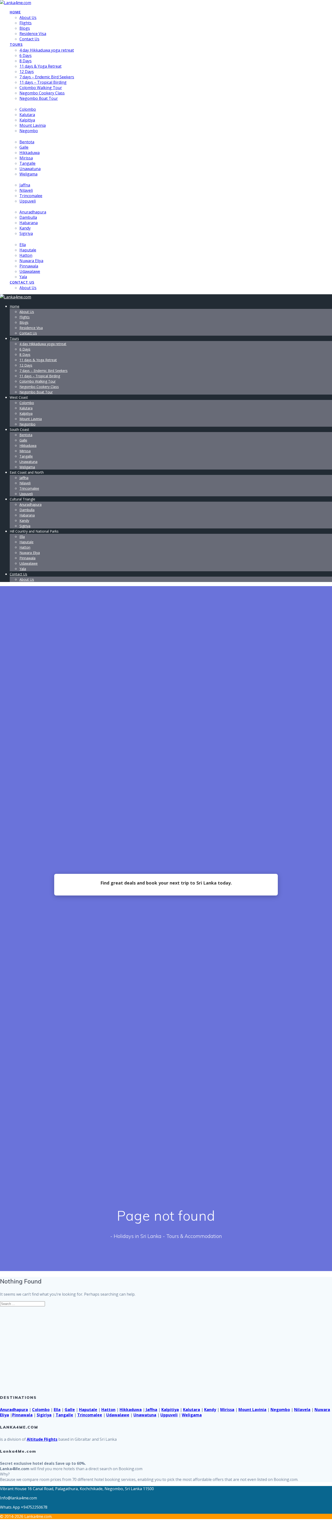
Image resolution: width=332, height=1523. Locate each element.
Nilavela (302, 1409)
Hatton (25, 255)
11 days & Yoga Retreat (40, 66)
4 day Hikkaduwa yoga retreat (46, 50)
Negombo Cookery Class (42, 93)
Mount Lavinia (32, 125)
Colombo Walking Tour (40, 87)
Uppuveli (27, 201)
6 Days (25, 55)
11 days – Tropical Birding (43, 82)
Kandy (25, 228)
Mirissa (26, 158)
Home (15, 12)
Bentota (26, 142)
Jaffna (24, 185)
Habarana (28, 222)
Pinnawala (28, 266)
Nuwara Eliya (31, 260)
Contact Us (29, 39)
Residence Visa (32, 33)
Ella (22, 244)
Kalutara (27, 114)
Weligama (28, 174)
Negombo (28, 130)
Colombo (27, 109)
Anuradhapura (32, 212)
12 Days (26, 71)
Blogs (24, 28)
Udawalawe (29, 271)
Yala (23, 276)
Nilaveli (26, 190)
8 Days (25, 61)
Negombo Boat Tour (38, 98)
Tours (16, 44)
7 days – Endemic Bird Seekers (46, 77)
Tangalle (27, 163)
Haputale (27, 250)
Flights (25, 23)
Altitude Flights (42, 1439)
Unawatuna (30, 168)
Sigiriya (26, 233)
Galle (23, 147)
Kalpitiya (27, 120)
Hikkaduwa (29, 152)
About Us (27, 17)
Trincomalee (30, 195)
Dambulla (28, 217)
